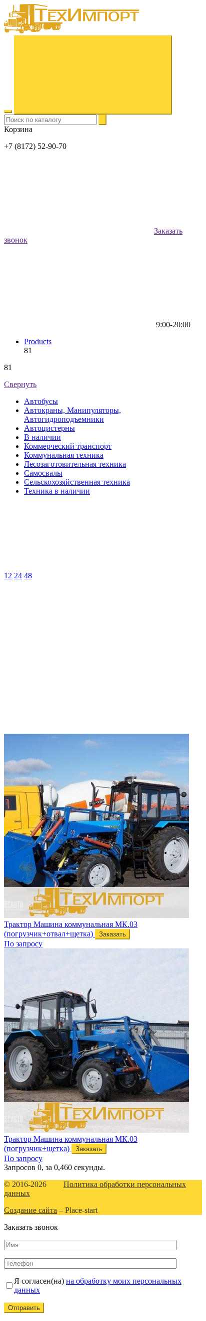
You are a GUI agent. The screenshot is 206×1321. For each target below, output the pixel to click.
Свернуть (20, 384)
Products (38, 341)
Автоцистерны (49, 428)
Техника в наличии (57, 491)
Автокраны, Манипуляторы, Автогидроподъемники (72, 414)
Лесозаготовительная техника (75, 464)
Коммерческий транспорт (68, 446)
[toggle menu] (8, 111)
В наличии (42, 437)
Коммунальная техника (64, 455)
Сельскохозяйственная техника (77, 482)
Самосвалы (43, 473)
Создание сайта (30, 1210)
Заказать (112, 934)
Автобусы (41, 401)
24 (18, 575)
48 (28, 575)
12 (8, 575)
